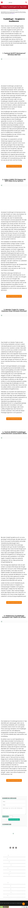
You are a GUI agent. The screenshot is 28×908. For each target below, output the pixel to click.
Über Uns (14, 889)
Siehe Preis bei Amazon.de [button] (14, 166)
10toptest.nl (14, 871)
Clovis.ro (14, 865)
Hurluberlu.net (14, 874)
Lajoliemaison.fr (14, 861)
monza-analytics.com (14, 895)
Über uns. (13, 13)
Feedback (14, 886)
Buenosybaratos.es (14, 855)
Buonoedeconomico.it (14, 858)
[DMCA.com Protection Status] (4, 907)
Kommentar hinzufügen (14, 819)
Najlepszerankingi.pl (14, 868)
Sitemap (14, 892)
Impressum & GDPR (14, 882)
